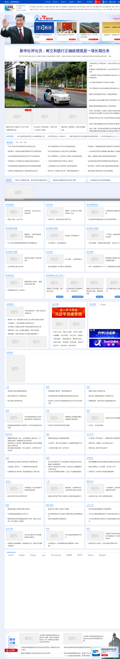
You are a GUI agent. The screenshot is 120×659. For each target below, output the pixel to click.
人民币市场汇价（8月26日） (57, 136)
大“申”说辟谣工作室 (77, 296)
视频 (107, 6)
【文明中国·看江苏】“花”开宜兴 (58, 448)
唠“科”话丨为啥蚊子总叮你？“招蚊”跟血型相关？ (64, 171)
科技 (78, 6)
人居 (48, 481)
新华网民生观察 (11, 252)
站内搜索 (113, 1)
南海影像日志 (66, 338)
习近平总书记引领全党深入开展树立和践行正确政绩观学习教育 (39, 56)
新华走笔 (73, 342)
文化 (91, 6)
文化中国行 (64, 335)
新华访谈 (49, 204)
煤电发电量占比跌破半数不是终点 (19, 509)
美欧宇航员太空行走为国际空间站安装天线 (83, 136)
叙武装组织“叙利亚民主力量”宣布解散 (100, 171)
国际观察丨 (11, 334)
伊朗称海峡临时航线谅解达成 (99, 131)
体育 (87, 6)
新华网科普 (10, 275)
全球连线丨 (11, 326)
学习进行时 (33, 6)
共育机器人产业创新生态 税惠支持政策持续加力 (24, 161)
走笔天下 (81, 342)
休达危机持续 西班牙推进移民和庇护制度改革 (103, 161)
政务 (113, 6)
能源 (82, 9)
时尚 (94, 9)
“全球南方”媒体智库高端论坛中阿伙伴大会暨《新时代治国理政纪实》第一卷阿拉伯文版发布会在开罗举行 (49, 638)
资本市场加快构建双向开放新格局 (100, 509)
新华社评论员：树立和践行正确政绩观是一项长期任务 (65, 51)
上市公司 (115, 9)
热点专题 (55, 304)
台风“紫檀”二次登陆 (100, 110)
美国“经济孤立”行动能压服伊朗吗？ (27, 334)
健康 (97, 6)
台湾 (60, 6)
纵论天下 (56, 345)
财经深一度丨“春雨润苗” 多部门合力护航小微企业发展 (26, 319)
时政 (41, 6)
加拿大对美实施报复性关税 (98, 124)
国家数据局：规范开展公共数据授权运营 (102, 401)
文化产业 (90, 434)
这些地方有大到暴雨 (96, 113)
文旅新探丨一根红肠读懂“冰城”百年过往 (21, 323)
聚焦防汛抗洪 (77, 338)
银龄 (67, 9)
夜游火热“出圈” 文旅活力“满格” (58, 509)
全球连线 (70, 6)
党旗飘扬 (56, 335)
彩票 (88, 9)
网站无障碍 (90, 1)
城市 (76, 9)
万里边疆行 (57, 338)
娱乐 (91, 9)
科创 (81, 6)
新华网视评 (10, 204)
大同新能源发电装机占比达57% (18, 514)
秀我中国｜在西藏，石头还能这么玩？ (101, 443)
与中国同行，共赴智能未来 (57, 243)
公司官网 (19, 8)
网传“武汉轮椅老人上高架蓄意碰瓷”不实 (69, 443)
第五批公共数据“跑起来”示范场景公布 (101, 396)
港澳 (57, 6)
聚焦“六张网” (67, 332)
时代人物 (73, 335)
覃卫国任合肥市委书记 (15, 401)
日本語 (69, 555)
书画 (94, 6)
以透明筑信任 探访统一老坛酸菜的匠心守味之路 (23, 471)
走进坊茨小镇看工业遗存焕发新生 (71, 156)
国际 (47, 6)
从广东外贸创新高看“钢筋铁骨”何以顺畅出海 (22, 243)
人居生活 (41, 9)
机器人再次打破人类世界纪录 (17, 496)
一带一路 (105, 9)
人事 (44, 6)
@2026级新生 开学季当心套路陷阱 (59, 266)
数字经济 (51, 9)
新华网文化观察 (92, 228)
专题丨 (91, 110)
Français (33, 555)
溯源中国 (71, 9)
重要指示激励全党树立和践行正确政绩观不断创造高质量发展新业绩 (84, 56)
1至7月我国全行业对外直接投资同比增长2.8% (104, 88)
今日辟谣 (51, 443)
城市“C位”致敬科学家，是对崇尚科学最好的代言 (31, 180)
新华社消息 (57, 342)
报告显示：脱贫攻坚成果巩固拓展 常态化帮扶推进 (24, 151)
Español (22, 555)
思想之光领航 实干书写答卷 (66, 34)
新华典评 (66, 342)
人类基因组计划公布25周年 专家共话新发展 (62, 166)
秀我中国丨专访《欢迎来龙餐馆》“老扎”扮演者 (23, 330)
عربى (43, 555)
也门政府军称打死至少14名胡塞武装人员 (31, 136)
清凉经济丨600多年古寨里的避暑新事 (101, 471)
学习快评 (49, 39)
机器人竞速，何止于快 (15, 219)
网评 (54, 6)
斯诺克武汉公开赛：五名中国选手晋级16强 (103, 543)
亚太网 (110, 9)
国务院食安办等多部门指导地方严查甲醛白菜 (23, 462)
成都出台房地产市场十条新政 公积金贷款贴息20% (64, 496)
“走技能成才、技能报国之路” (111, 34)
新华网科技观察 (52, 228)
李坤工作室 (60, 296)
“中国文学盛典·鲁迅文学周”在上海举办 (60, 161)
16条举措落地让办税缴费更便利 (58, 438)
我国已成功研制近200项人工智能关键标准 (103, 94)
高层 (38, 6)
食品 (37, 9)
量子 (84, 6)
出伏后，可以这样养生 (96, 425)
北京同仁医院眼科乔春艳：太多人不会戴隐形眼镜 (64, 471)
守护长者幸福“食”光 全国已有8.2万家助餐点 (62, 151)
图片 (110, 6)
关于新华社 (47, 1)
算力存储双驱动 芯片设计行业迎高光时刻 (61, 146)
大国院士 (80, 335)
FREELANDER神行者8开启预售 (59, 425)
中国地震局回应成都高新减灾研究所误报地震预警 (24, 166)
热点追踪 (49, 252)
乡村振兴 (63, 9)
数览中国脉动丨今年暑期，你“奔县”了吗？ (103, 466)
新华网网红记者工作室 (54, 275)
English (11, 555)
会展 (85, 9)
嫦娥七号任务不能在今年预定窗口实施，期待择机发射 (94, 291)
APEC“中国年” (78, 332)
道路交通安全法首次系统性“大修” (21, 105)
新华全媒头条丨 (30, 310)
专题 (109, 56)
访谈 (103, 6)
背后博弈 (110, 124)
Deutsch (90, 555)
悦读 (97, 9)
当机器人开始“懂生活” (72, 235)
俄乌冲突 (64, 345)
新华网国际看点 (92, 204)
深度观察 (9, 304)
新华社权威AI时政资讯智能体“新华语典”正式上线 (80, 647)
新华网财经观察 (11, 228)
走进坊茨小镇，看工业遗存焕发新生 (101, 496)
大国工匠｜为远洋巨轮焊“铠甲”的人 (60, 219)
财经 (50, 6)
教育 (75, 6)
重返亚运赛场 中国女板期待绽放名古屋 (28, 326)
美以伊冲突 (72, 345)
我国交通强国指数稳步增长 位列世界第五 (102, 106)
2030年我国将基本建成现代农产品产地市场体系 (24, 156)
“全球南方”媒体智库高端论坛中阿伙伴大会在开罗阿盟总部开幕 (93, 638)
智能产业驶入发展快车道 (97, 391)
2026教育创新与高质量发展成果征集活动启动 (63, 396)
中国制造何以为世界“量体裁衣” (100, 180)
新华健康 (90, 252)
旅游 (79, 9)
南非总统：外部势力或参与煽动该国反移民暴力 (103, 166)
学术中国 (57, 9)
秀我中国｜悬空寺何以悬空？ (98, 448)
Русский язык (56, 555)
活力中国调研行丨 (54, 156)
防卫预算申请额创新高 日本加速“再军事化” (103, 219)
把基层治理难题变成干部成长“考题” (64, 180)
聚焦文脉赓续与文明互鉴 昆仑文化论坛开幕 (35, 653)
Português (102, 555)
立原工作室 (99, 296)
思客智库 (64, 6)
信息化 (47, 9)
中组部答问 (93, 77)
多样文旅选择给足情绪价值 (57, 518)
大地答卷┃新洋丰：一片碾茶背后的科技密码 (23, 466)
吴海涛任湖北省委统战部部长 (17, 391)
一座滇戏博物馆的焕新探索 (15, 199)
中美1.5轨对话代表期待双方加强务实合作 (21, 146)
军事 (100, 6)
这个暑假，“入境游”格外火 (73, 259)
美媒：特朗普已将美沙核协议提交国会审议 (102, 156)
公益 (100, 9)
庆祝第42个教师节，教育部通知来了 (60, 391)
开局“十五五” (57, 332)
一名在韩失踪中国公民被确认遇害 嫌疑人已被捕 (104, 151)
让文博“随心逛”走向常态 (16, 266)
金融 (31, 9)
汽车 (34, 9)
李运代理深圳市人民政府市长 (17, 396)
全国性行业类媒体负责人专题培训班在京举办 (23, 171)
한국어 (79, 555)
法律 (116, 6)
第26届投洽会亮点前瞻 (96, 100)
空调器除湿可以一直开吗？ (17, 290)
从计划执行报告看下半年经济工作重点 (102, 82)
